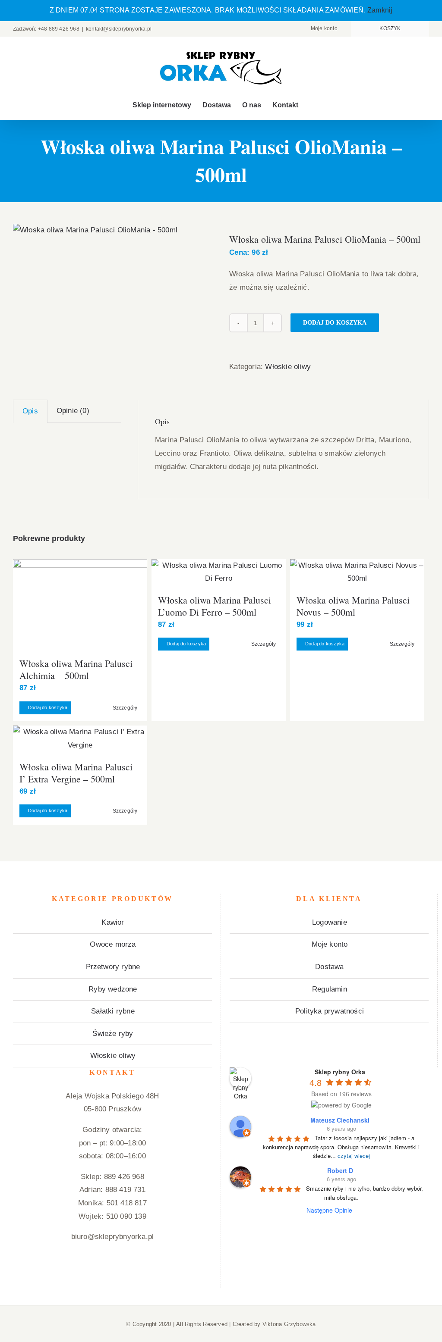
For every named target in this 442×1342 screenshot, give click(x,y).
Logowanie (329, 922)
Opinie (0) (73, 411)
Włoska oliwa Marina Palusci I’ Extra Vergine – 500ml (76, 772)
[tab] (30, 411)
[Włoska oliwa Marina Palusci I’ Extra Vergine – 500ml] (80, 739)
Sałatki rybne (113, 1011)
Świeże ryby (112, 1033)
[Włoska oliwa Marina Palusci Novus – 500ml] (357, 572)
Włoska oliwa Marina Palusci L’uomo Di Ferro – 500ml (214, 606)
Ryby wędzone (112, 989)
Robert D (340, 1170)
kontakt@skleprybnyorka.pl (119, 29)
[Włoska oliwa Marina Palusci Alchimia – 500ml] (80, 604)
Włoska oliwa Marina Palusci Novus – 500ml (353, 606)
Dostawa (329, 967)
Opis (30, 411)
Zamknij (379, 10)
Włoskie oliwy (288, 367)
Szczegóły (125, 708)
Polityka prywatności (329, 1011)
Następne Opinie (329, 1210)
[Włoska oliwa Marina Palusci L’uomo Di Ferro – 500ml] (219, 572)
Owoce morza (113, 944)
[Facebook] (112, 1271)
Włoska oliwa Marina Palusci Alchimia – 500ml (76, 669)
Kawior (112, 922)
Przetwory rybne (113, 967)
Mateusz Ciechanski (339, 1120)
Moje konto (330, 944)
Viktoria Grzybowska (289, 1324)
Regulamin (329, 989)
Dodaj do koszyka (334, 322)
